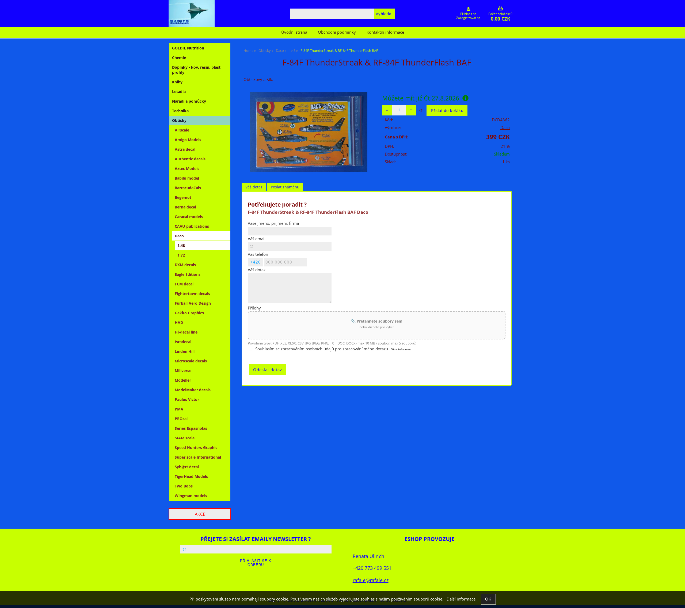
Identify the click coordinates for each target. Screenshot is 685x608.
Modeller (183, 380)
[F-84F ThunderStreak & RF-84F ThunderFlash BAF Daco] (308, 132)
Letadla (179, 91)
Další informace (461, 599)
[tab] (254, 187)
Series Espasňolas (191, 428)
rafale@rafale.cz (371, 580)
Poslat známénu (285, 186)
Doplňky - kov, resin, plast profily (196, 70)
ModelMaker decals (193, 389)
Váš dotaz (253, 186)
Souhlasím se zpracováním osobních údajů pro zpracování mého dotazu (321, 349)
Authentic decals (190, 158)
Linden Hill (185, 351)
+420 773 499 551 (372, 567)
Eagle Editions (187, 274)
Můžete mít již (420, 98)
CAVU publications (192, 226)
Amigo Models (188, 139)
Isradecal (183, 341)
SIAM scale (185, 437)
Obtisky (179, 120)
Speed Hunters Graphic (196, 447)
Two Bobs (184, 486)
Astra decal (185, 149)
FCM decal (184, 283)
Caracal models (189, 216)
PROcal (181, 418)
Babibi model (187, 178)
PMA (179, 409)
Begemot (183, 197)
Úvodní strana (294, 32)
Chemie (179, 57)
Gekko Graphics (189, 312)
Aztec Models (187, 168)
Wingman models (191, 495)
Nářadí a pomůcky (189, 101)
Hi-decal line (186, 332)
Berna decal (185, 207)
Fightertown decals (192, 293)
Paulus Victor (187, 399)
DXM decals (185, 264)
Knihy (177, 81)
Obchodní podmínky (337, 32)
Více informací (401, 349)
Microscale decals (191, 360)
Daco (505, 127)
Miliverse (183, 370)
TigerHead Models (191, 476)
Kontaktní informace (385, 32)
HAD (179, 322)
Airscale (182, 130)
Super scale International (198, 457)
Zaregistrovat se (468, 18)
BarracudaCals (188, 187)
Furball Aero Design (193, 303)
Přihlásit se (468, 13)
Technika (180, 110)
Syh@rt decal (187, 466)
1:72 (181, 255)
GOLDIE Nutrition (188, 48)
